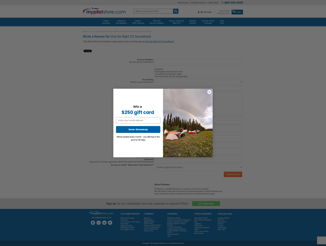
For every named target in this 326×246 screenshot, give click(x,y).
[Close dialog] (209, 92)
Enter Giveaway (138, 129)
